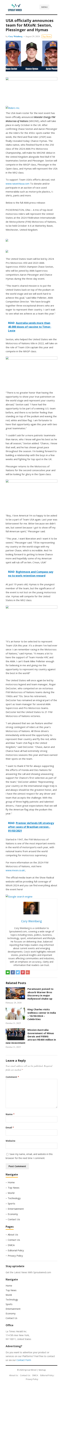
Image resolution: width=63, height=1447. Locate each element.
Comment (12, 1076)
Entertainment (16, 1208)
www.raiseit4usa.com (17, 183)
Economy (13, 1214)
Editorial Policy (16, 1250)
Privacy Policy (15, 1255)
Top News (46, 36)
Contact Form (23, 1360)
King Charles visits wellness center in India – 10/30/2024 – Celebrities (41, 1014)
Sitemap (42, 1370)
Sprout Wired (30, 1370)
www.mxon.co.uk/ (15, 870)
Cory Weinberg (15, 36)
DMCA (11, 1245)
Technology (14, 1198)
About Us (13, 1234)
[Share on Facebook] (13, 972)
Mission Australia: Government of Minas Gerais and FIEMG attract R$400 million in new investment (31, 1036)
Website (10, 1140)
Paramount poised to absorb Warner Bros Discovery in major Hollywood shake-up (40, 993)
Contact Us (14, 1219)
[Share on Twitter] (18, 972)
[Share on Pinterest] (23, 972)
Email (10, 1127)
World (11, 1192)
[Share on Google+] (28, 972)
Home (11, 1182)
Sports (11, 1203)
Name (10, 1114)
